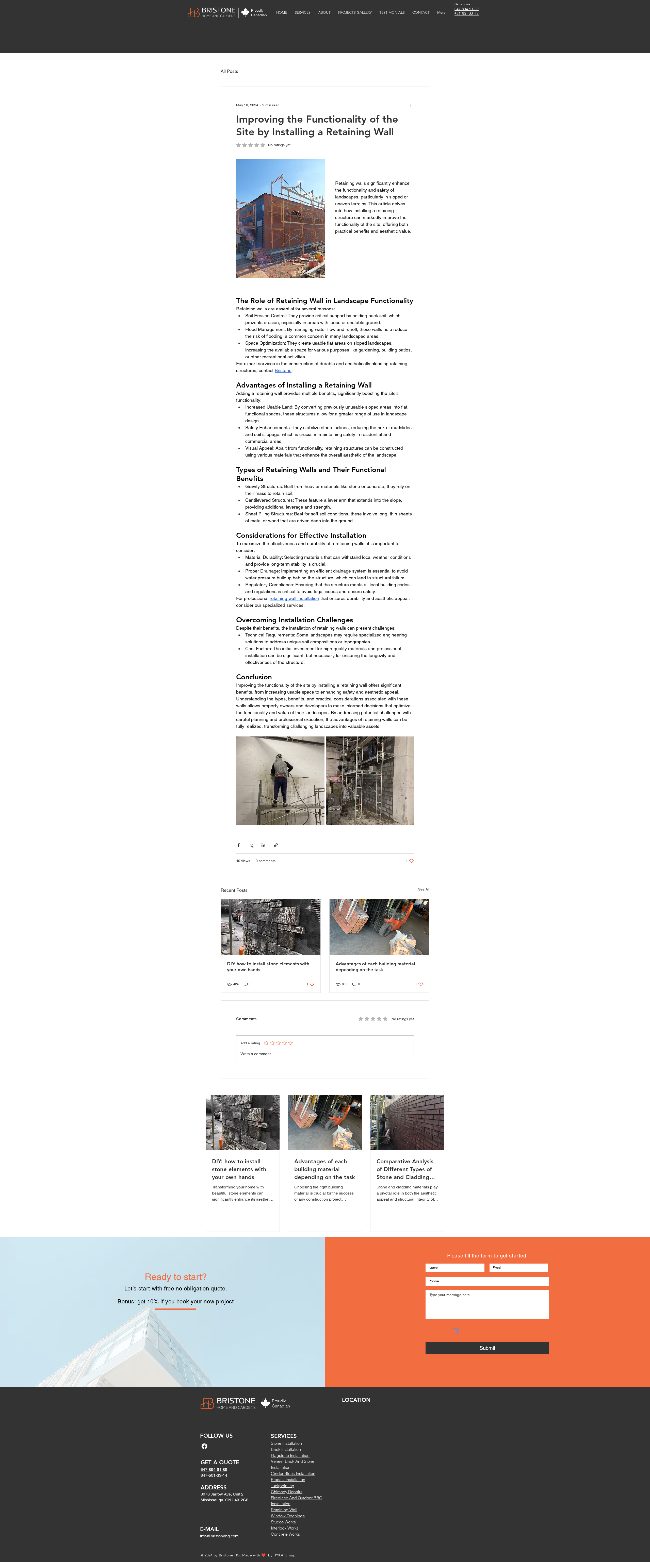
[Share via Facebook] (238, 845)
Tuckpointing (282, 1485)
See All (423, 889)
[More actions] (411, 105)
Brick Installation (286, 1449)
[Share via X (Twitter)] (251, 845)
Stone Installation (286, 1443)
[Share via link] (275, 845)
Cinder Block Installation (293, 1473)
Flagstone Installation (290, 1455)
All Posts (229, 71)
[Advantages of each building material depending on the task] (379, 927)
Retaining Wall (284, 1509)
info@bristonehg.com (219, 1536)
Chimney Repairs (286, 1491)
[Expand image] (280, 780)
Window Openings (288, 1515)
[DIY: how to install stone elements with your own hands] (270, 927)
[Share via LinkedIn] (263, 845)
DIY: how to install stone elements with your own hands (268, 966)
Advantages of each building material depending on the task (375, 966)
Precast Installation (288, 1479)
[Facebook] (204, 1446)
